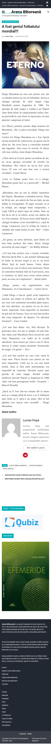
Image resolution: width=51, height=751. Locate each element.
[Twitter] (47, 6)
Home (4, 2)
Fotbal (4, 692)
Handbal (5, 699)
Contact (40, 5)
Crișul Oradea (7, 719)
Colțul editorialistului (10, 5)
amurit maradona (35, 465)
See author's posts (36, 447)
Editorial (31, 2)
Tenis (4, 709)
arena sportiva (8, 469)
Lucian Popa (8, 36)
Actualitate (6, 725)
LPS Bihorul (6, 715)
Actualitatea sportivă (10, 22)
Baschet (5, 695)
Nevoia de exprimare (28, 5)
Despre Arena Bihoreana (17, 2)
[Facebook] (47, 2)
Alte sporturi (6, 722)
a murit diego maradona (18, 465)
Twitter (29, 734)
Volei (4, 712)
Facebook (22, 734)
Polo (3, 702)
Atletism (5, 705)
